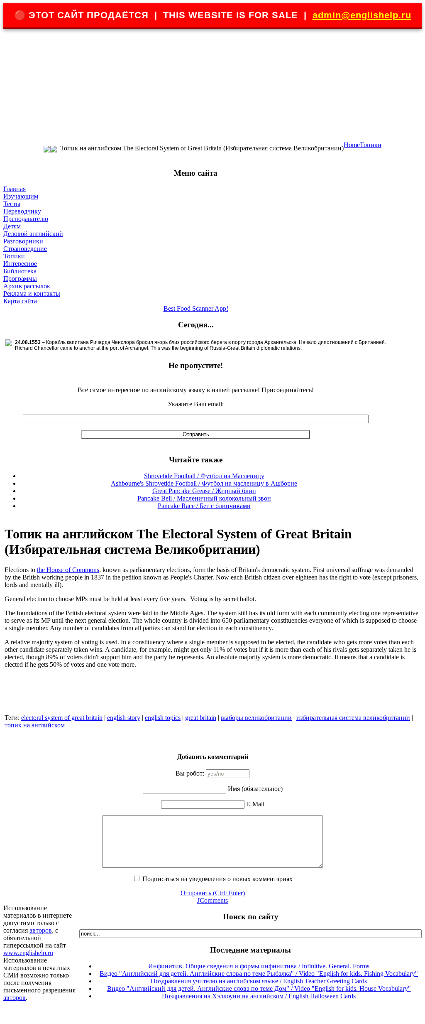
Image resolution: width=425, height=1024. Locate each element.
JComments (212, 900)
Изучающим (20, 196)
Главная (14, 188)
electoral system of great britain (62, 717)
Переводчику (22, 211)
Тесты (11, 203)
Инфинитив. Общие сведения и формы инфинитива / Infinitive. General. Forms (258, 966)
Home (352, 144)
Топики (370, 144)
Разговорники (23, 241)
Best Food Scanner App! (196, 308)
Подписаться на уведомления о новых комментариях (217, 878)
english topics (163, 717)
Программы (20, 278)
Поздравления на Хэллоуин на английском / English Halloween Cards (259, 995)
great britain (200, 717)
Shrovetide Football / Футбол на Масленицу (204, 475)
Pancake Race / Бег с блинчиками (204, 505)
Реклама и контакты (31, 293)
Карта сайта (20, 300)
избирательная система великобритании (353, 717)
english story (123, 717)
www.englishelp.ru (28, 952)
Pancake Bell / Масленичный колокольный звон (204, 498)
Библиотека (20, 271)
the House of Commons (68, 569)
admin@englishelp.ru (362, 15)
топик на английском (35, 725)
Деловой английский (33, 233)
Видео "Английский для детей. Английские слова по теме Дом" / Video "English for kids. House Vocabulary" (259, 988)
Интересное (20, 263)
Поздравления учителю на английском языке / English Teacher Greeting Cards (259, 981)
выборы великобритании (256, 717)
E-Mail (255, 804)
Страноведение (25, 248)
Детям (12, 226)
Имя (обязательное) (255, 788)
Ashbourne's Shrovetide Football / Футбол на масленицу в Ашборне (204, 483)
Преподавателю (25, 218)
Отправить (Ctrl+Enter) (213, 892)
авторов (40, 930)
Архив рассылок (26, 286)
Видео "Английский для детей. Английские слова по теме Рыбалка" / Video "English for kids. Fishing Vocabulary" (259, 973)
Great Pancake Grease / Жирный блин (204, 490)
